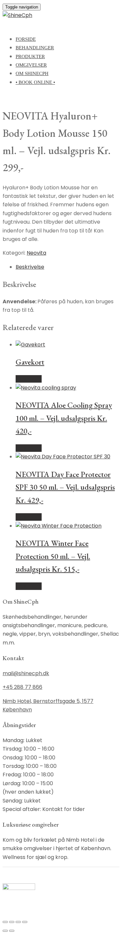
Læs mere (29, 379)
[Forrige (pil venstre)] (5, 931)
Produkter (30, 56)
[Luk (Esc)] (24, 922)
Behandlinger (35, 47)
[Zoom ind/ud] (5, 922)
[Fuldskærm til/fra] (11, 922)
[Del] (18, 922)
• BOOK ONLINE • (35, 82)
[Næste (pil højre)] (11, 931)
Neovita (36, 253)
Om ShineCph (32, 73)
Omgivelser (31, 65)
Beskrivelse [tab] (30, 267)
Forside (26, 39)
